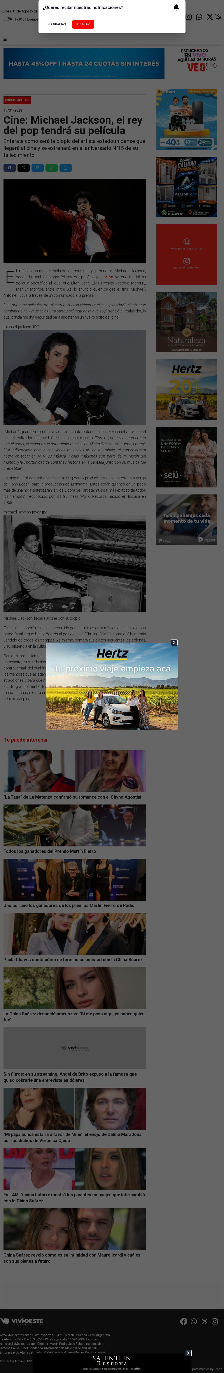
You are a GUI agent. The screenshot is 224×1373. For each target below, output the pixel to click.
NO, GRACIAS (56, 24)
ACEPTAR (83, 24)
